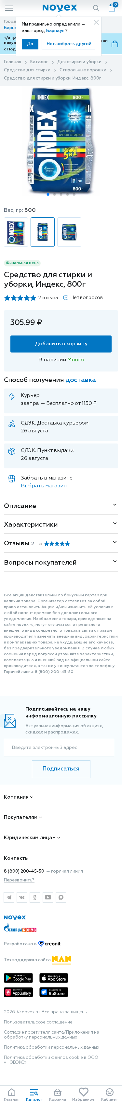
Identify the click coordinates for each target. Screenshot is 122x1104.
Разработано (21, 944)
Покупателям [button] (20, 817)
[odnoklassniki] (35, 897)
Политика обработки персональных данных (51, 1047)
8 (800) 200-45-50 (24, 871)
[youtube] (48, 897)
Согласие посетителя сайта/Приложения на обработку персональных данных (51, 1035)
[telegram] (9, 897)
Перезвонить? (19, 880)
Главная (12, 62)
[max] (61, 897)
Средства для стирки (27, 70)
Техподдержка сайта (28, 960)
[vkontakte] (22, 897)
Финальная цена (22, 263)
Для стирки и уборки (79, 62)
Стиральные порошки (83, 70)
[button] (48, 194)
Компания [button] (16, 797)
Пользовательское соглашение (38, 1022)
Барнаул (55, 31)
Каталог (39, 62)
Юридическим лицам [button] (30, 837)
